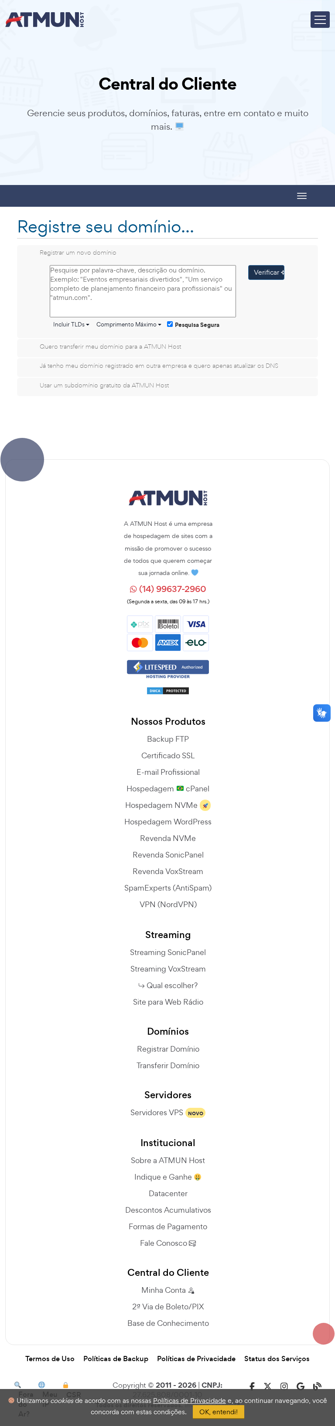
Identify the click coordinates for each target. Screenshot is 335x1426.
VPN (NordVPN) (168, 904)
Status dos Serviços (277, 1359)
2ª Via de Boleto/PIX (168, 1307)
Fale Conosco (164, 1243)
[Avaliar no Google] (300, 1386)
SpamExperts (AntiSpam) (168, 888)
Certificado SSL (168, 755)
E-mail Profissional (168, 772)
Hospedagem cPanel (167, 789)
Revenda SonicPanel (168, 855)
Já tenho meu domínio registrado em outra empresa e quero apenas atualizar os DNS (159, 365)
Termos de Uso (50, 1359)
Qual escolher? (172, 985)
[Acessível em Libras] (322, 713)
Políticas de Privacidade (196, 1359)
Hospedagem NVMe (161, 805)
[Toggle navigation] (320, 19)
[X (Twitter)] (267, 1386)
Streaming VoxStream (168, 969)
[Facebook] (252, 1386)
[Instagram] (284, 1386)
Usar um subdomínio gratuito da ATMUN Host (104, 385)
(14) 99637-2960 (171, 589)
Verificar (267, 272)
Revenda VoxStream (168, 871)
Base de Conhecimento (168, 1323)
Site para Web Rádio (168, 1002)
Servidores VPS (156, 1112)
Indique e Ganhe (164, 1177)
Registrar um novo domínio (78, 252)
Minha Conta (164, 1290)
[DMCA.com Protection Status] (168, 687)
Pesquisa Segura (197, 325)
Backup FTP (168, 739)
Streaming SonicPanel (168, 952)
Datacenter (168, 1193)
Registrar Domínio (168, 1049)
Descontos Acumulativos (168, 1210)
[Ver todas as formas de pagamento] (168, 632)
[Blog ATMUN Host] (317, 1386)
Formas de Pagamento (168, 1226)
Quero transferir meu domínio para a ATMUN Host (110, 346)
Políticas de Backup (115, 1359)
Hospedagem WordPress (168, 822)
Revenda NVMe (168, 838)
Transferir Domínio (168, 1065)
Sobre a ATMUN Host (168, 1160)
